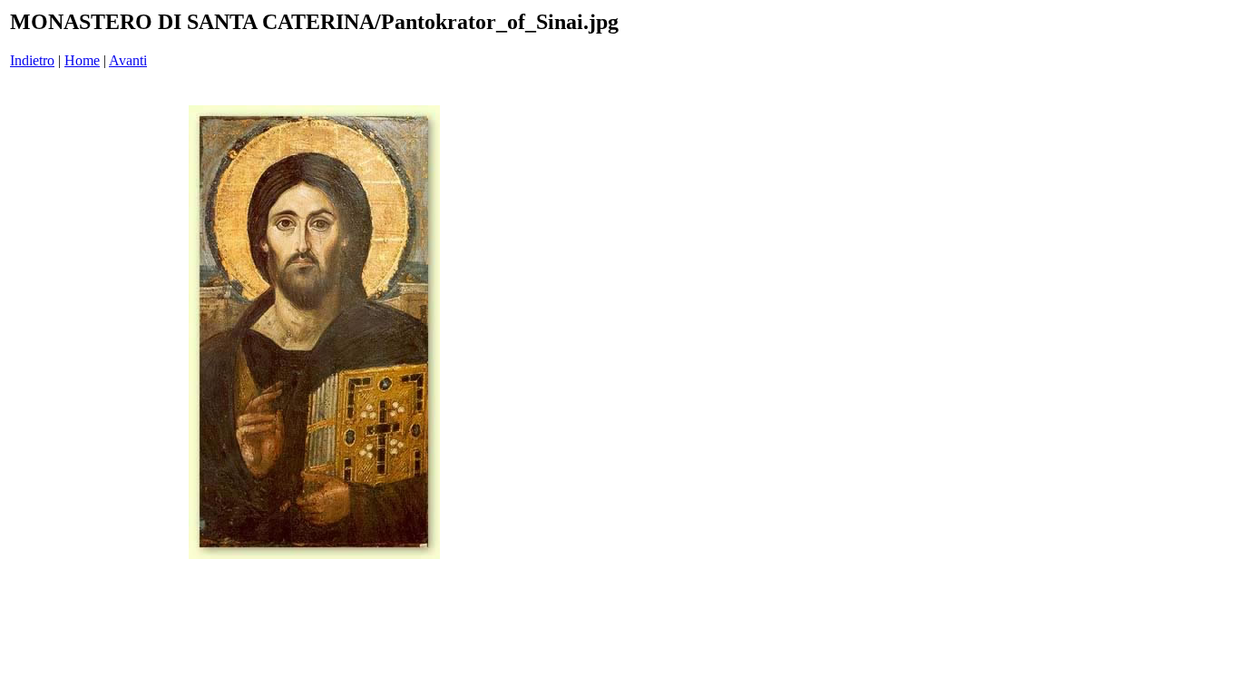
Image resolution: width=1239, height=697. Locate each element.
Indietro (32, 60)
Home (82, 60)
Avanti (128, 60)
